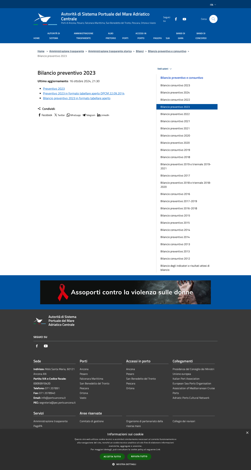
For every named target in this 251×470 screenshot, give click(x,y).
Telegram (90, 115)
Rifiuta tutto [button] (139, 456)
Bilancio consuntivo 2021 (175, 121)
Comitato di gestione (92, 421)
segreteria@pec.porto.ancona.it (57, 402)
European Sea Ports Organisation (192, 383)
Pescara (84, 388)
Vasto (83, 398)
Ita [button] (211, 4)
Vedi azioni (163, 69)
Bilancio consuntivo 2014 (175, 230)
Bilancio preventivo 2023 (175, 107)
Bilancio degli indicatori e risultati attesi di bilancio (185, 268)
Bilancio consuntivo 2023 (175, 85)
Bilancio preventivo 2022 (175, 114)
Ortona (84, 393)
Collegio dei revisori (184, 421)
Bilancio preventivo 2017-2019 (179, 201)
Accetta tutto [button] (112, 456)
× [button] (247, 433)
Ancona (84, 369)
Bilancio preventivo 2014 (175, 237)
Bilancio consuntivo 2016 (175, 194)
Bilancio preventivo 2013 (175, 251)
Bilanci (140, 51)
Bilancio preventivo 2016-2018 (179, 208)
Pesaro (84, 374)
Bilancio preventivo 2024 (175, 92)
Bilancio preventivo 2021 (175, 128)
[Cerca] (213, 19)
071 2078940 (47, 393)
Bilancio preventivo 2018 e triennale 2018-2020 (186, 185)
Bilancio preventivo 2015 (175, 223)
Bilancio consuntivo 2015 (175, 215)
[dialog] (125, 449)
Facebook (47, 115)
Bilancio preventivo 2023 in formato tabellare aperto (76, 98)
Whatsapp (75, 115)
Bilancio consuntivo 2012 (175, 258)
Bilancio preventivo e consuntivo (167, 51)
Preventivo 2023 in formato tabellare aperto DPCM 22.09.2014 (83, 93)
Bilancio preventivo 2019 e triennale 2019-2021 (186, 166)
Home (41, 51)
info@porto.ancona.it (53, 398)
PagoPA (37, 426)
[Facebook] (174, 19)
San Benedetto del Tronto (94, 383)
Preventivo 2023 (54, 88)
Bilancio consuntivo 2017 (175, 175)
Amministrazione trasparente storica (110, 51)
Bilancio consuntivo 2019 (175, 150)
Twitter (61, 115)
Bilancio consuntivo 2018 (175, 157)
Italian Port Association (186, 379)
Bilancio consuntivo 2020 (175, 135)
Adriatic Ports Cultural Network (191, 398)
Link (158, 449)
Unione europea (182, 374)
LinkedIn (105, 115)
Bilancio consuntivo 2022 (175, 100)
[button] (125, 464)
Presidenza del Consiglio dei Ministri (193, 369)
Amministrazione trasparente (66, 51)
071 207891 (52, 388)
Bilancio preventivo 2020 (175, 143)
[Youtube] (183, 19)
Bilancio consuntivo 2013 (175, 244)
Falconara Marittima (91, 379)
